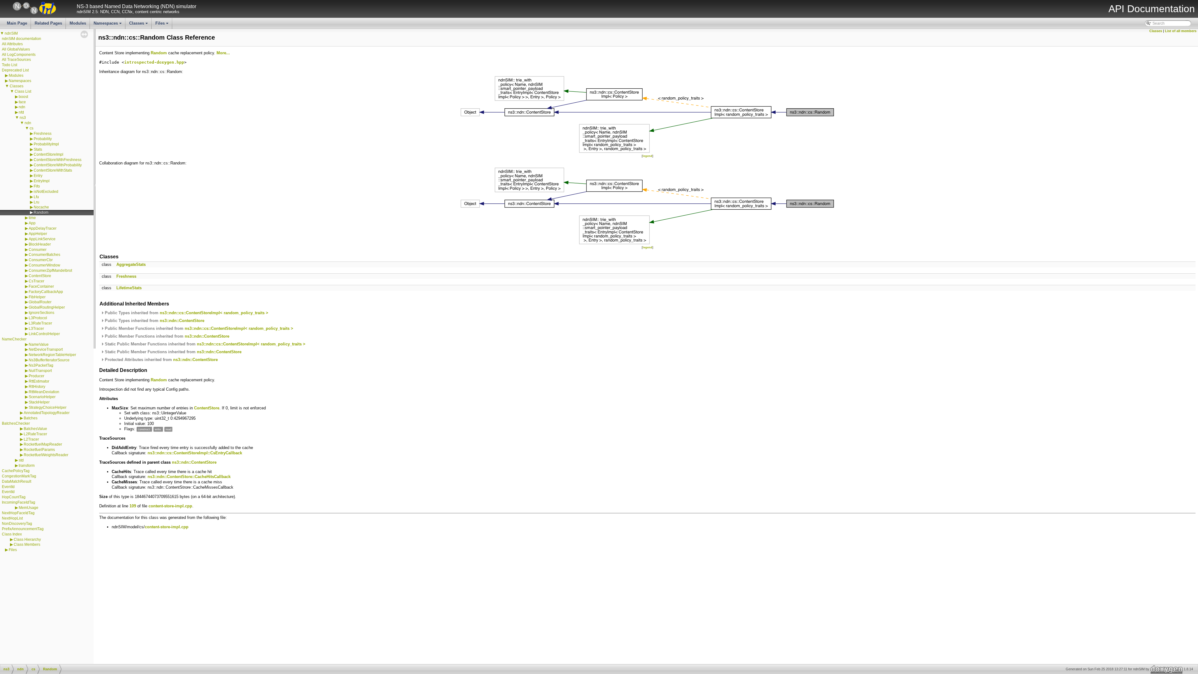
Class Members (27, 544)
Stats (38, 149)
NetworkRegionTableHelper (52, 355)
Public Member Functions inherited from (198, 328)
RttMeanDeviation (44, 392)
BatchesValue (35, 429)
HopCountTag (14, 497)
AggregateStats (131, 264)
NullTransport (40, 371)
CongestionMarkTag (19, 476)
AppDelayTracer (42, 228)
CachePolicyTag (16, 471)
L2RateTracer (35, 434)
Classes (139, 25)
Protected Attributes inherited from (161, 359)
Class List (23, 91)
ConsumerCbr (41, 260)
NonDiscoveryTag (17, 523)
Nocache (41, 207)
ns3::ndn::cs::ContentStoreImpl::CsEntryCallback (195, 453)
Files (162, 25)
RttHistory (37, 386)
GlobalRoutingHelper (47, 307)
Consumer (37, 249)
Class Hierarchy (27, 539)
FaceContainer (41, 286)
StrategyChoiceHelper (47, 407)
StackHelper (39, 402)
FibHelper (37, 297)
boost (23, 97)
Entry (38, 175)
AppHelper (38, 234)
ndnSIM (11, 33)
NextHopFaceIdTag (18, 513)
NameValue (39, 344)
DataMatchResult (16, 481)
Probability (43, 139)
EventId (8, 487)
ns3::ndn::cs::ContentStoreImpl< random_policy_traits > (214, 312)
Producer (36, 376)
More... (223, 53)
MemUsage (28, 508)
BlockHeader (40, 244)
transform (27, 465)
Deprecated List (15, 70)
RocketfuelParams (39, 449)
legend (647, 156)
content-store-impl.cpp (170, 506)
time (32, 218)
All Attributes (12, 44)
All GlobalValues (16, 49)
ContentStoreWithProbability (58, 165)
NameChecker (14, 339)
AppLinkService (42, 239)
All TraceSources (16, 59)
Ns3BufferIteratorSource (49, 360)
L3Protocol (38, 318)
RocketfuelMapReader (43, 444)
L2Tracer (31, 439)
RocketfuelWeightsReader (46, 455)
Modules (78, 23)
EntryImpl (42, 181)
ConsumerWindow (44, 265)
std (21, 460)
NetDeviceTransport (46, 349)
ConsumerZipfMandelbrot (50, 270)
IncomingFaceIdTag (18, 502)
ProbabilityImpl (46, 144)
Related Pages (48, 23)
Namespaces (108, 25)
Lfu (36, 197)
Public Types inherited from (186, 312)
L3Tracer (36, 328)
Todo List (9, 65)
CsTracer (36, 281)
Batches (30, 418)
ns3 (23, 117)
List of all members (1180, 31)
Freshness (42, 133)
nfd (21, 112)
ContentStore (40, 276)
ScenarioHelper (42, 397)
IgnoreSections (41, 312)
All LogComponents (19, 54)
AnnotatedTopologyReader (47, 413)
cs (31, 128)
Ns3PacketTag (41, 365)
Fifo (37, 186)
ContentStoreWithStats (53, 170)
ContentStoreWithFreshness (57, 160)
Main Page (17, 23)
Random (41, 212)
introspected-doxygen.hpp (154, 62)
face (22, 102)
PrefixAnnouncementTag (23, 529)
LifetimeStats (129, 288)
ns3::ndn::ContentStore (182, 320)
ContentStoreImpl (48, 154)
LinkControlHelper (44, 334)
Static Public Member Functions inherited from (204, 344)
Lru (36, 202)
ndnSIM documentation (21, 39)
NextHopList (12, 518)
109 (132, 506)
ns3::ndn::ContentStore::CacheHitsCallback (189, 476)
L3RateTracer (40, 323)
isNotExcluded (46, 191)
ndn (22, 107)
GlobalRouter (40, 302)
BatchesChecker (16, 423)
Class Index (12, 534)
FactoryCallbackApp (46, 292)
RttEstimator (39, 381)
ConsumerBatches (44, 254)
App (32, 223)
